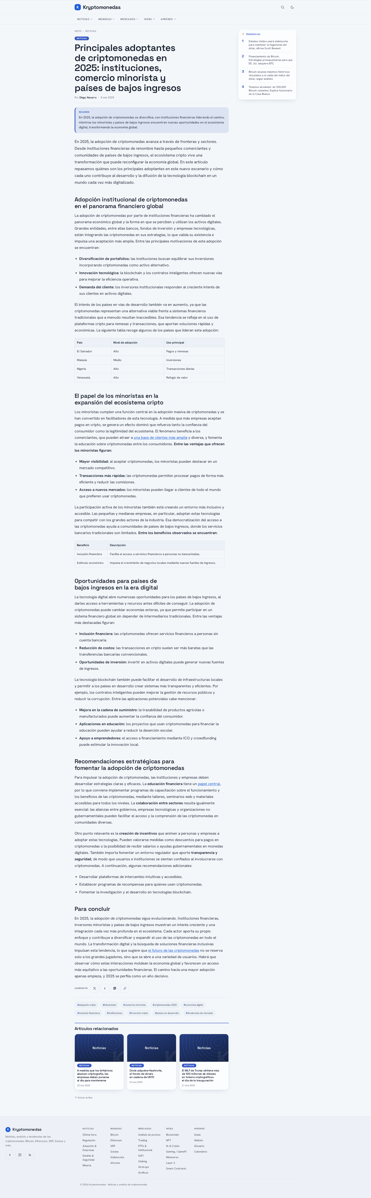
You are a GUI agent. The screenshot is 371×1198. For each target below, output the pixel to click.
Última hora (89, 1134)
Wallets (198, 1140)
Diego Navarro (88, 97)
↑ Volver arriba (83, 1097)
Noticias (83, 19)
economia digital (193, 1004)
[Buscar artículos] (282, 7)
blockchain (109, 1004)
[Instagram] (20, 1155)
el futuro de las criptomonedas (173, 950)
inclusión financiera (88, 1013)
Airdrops (143, 1167)
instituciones (114, 1013)
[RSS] (30, 1155)
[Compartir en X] (94, 988)
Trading (142, 1140)
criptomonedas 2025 (165, 1004)
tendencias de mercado (199, 1013)
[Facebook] (9, 1155)
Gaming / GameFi (176, 1151)
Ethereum (116, 1140)
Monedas (105, 19)
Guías (197, 1134)
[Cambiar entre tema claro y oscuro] (292, 7)
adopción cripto (86, 1004)
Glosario (199, 1146)
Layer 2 (170, 1163)
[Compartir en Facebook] (104, 988)
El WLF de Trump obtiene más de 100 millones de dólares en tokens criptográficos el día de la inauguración (200, 1075)
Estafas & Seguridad (88, 1157)
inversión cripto (138, 1013)
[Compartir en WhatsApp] (114, 988)
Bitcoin (114, 1134)
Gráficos (143, 1172)
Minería (87, 1165)
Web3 (148, 19)
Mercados (127, 19)
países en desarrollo (167, 1013)
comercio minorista (134, 1004)
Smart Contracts (176, 1168)
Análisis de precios (149, 1134)
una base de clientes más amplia (160, 437)
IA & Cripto (173, 1146)
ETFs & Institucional (145, 1148)
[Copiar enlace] (125, 988)
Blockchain (172, 1134)
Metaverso (172, 1157)
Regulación (89, 1140)
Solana (114, 1151)
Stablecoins (117, 1157)
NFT (168, 1140)
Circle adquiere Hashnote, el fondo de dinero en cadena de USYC (146, 1074)
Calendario (200, 1151)
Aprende (167, 19)
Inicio (78, 31)
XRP (112, 1146)
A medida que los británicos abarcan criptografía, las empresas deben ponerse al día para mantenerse (95, 1075)
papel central (209, 783)
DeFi (141, 1155)
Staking (142, 1161)
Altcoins (115, 1163)
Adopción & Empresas (89, 1148)
